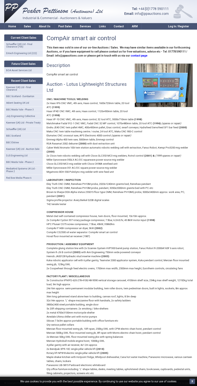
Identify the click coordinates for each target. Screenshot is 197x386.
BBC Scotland (13, 135)
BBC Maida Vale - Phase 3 (20, 109)
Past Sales (65, 26)
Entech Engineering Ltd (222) (21, 53)
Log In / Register (178, 26)
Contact (119, 26)
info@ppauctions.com (152, 14)
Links (102, 26)
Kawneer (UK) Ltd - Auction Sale (22, 149)
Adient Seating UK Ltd (17, 103)
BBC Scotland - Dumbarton (20, 96)
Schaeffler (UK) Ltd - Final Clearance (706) (19, 45)
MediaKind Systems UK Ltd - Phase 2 (21, 170)
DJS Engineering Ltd (17, 155)
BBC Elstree (12, 142)
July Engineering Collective (20, 116)
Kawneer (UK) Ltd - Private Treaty (23, 122)
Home (12, 26)
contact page (139, 55)
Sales (27, 26)
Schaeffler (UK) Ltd (16, 129)
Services (85, 26)
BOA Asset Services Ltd (19, 70)
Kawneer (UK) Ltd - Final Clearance (18, 88)
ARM (135, 26)
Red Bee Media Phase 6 (19, 178)
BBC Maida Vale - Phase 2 (20, 162)
